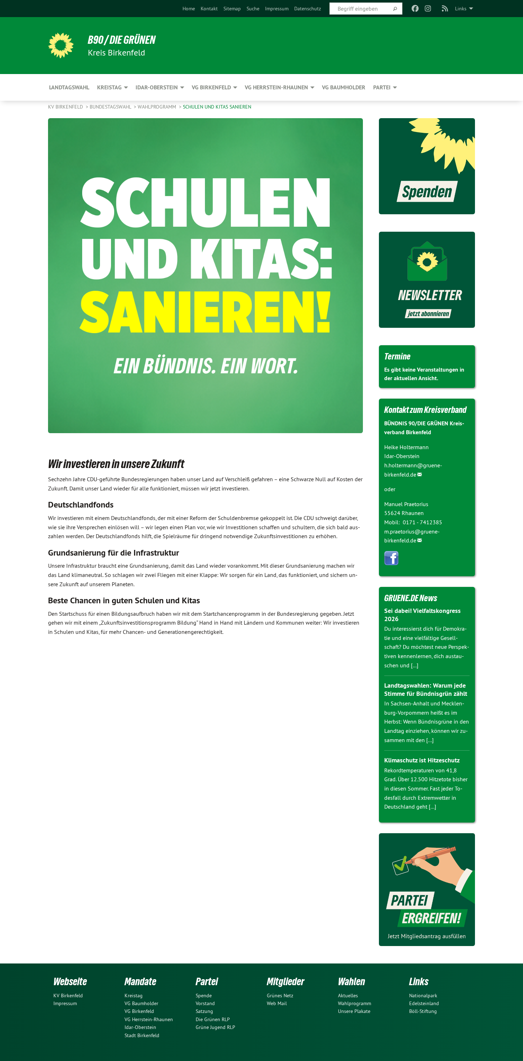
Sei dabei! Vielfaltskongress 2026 (422, 614)
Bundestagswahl (111, 107)
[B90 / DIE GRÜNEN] (61, 45)
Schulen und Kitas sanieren (217, 107)
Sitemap (232, 8)
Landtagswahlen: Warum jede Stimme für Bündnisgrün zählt (425, 689)
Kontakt (209, 8)
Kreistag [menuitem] (109, 87)
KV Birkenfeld (66, 107)
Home (189, 8)
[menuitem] (189, 8)
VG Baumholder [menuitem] (343, 87)
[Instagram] (428, 8)
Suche (253, 8)
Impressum (277, 8)
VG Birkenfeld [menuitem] (211, 87)
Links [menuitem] (460, 8)
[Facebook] (415, 8)
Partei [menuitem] (382, 87)
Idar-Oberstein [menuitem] (157, 87)
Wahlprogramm (158, 107)
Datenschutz (307, 8)
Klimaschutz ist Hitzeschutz (422, 760)
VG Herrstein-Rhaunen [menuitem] (276, 87)
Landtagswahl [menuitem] (69, 87)
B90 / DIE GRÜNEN (121, 39)
